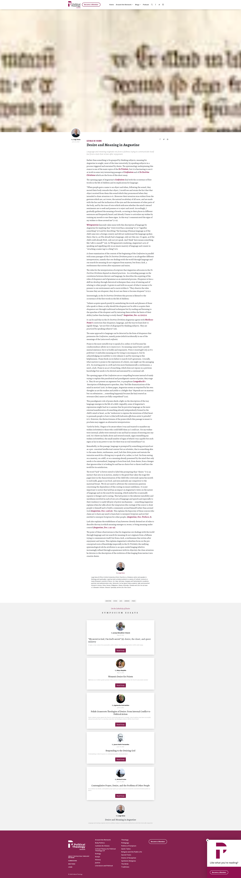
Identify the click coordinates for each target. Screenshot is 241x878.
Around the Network (124, 5)
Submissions (72, 861)
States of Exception (128, 858)
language (126, 601)
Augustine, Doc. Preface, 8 (139, 517)
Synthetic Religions (128, 861)
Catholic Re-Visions (94, 141)
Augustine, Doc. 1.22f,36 (101, 511)
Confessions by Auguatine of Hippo (225, 131)
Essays (97, 857)
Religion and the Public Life (131, 852)
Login (70, 867)
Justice (97, 863)
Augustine (108, 601)
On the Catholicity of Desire (120, 608)
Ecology (98, 854)
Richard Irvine (121, 779)
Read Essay (120, 650)
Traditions (125, 867)
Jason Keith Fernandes (121, 744)
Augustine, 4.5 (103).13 (135, 315)
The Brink (125, 864)
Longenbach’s (139, 381)
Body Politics (100, 843)
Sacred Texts (126, 855)
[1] (123, 639)
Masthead (71, 864)
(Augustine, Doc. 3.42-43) (104, 527)
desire (115, 601)
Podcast (146, 5)
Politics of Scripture (128, 846)
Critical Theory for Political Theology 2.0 (105, 850)
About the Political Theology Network (78, 856)
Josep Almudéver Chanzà (121, 633)
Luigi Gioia (76, 139)
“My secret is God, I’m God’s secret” (105, 639)
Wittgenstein (92, 224)
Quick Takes (126, 849)
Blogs (137, 5)
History (98, 860)
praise (133, 601)
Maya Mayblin (121, 670)
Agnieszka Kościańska (121, 705)
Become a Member (91, 5)
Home (111, 5)
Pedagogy (125, 843)
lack (121, 601)
